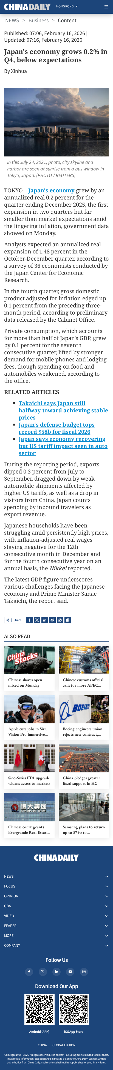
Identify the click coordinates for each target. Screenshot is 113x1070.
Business (39, 20)
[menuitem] (65, 7)
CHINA (42, 1045)
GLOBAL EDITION (63, 1045)
